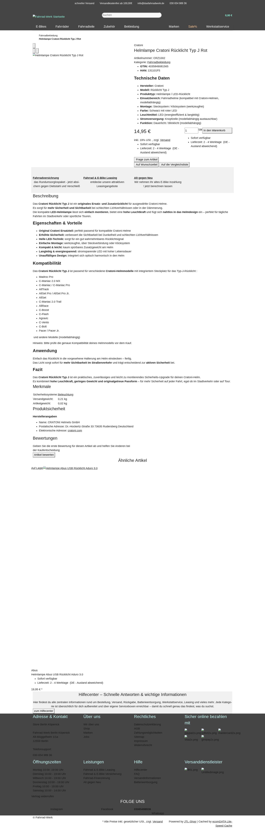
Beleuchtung (65, 394)
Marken (88, 732)
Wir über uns (91, 724)
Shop (86, 728)
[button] (227, 15)
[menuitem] (41, 26)
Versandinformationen (147, 778)
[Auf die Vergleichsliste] (34, 50)
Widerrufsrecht (143, 745)
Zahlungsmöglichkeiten (148, 732)
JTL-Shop (190, 821)
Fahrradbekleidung (158, 62)
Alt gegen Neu (92, 782)
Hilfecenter (140, 769)
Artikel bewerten (44, 454)
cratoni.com (75, 430)
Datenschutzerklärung (147, 724)
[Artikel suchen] (160, 15)
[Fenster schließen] (34, 45)
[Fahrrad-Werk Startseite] (49, 16)
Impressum (141, 741)
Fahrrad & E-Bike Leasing (99, 769)
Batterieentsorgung (145, 782)
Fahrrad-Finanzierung (96, 778)
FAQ (137, 773)
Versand (165, 140)
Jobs (86, 736)
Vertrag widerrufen (42, 796)
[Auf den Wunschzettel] (37, 50)
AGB (137, 728)
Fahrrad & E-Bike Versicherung (102, 773)
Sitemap (139, 736)
